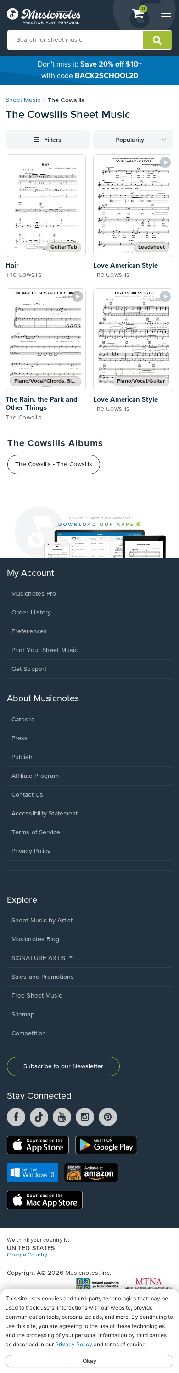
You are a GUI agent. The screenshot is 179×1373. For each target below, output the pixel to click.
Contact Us (27, 795)
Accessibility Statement (44, 813)
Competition (28, 1033)
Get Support (28, 669)
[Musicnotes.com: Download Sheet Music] (43, 16)
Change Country (27, 1255)
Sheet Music (23, 100)
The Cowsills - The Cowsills (53, 464)
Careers (22, 719)
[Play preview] (165, 162)
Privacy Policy (30, 851)
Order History (31, 612)
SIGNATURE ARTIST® (42, 958)
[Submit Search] (157, 40)
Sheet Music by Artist (42, 920)
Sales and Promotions (42, 977)
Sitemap (22, 1014)
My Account (30, 573)
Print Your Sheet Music (44, 650)
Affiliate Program (35, 776)
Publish (22, 757)
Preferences (29, 631)
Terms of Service (36, 832)
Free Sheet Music (36, 996)
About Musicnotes (43, 698)
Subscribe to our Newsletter (63, 1066)
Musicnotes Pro (33, 594)
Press (19, 738)
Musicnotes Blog (35, 939)
